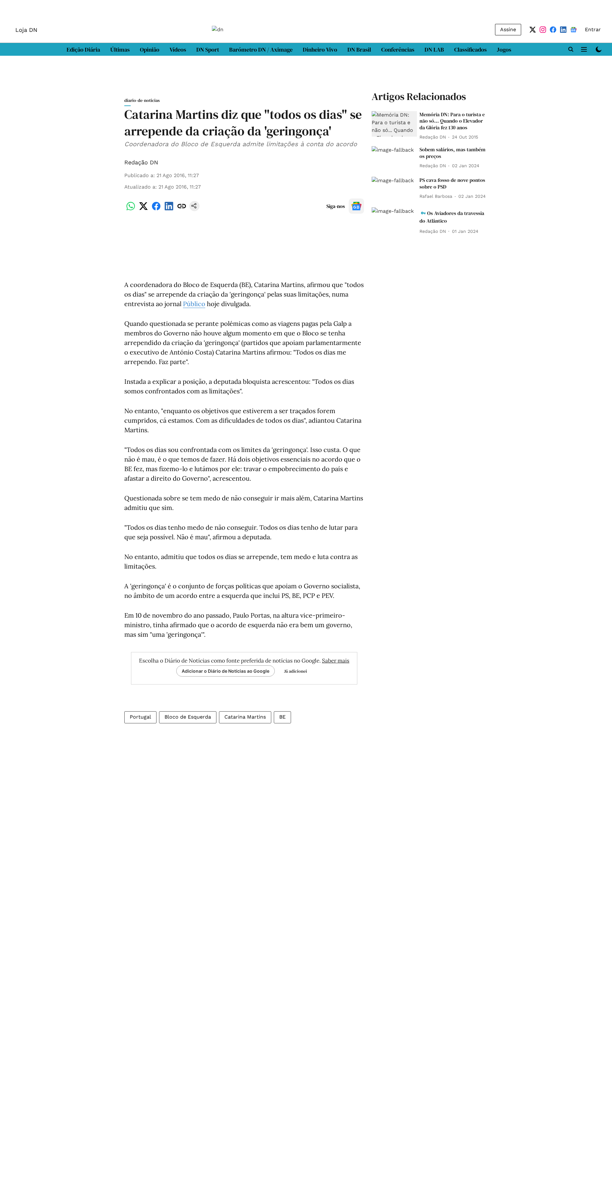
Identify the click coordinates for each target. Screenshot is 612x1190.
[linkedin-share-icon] (169, 209)
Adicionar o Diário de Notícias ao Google (225, 671)
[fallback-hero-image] (394, 124)
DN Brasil (359, 50)
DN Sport (207, 50)
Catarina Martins (245, 717)
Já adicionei (295, 671)
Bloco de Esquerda (187, 717)
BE (282, 717)
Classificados (470, 50)
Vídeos (178, 50)
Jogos (504, 50)
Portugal (140, 717)
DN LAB (434, 50)
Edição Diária (83, 50)
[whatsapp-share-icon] (131, 209)
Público (194, 304)
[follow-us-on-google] (356, 206)
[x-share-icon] (143, 209)
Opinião (149, 50)
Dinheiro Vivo (320, 50)
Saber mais (335, 660)
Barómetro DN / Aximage (261, 50)
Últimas (120, 50)
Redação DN (141, 162)
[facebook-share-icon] (156, 209)
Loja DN (26, 29)
